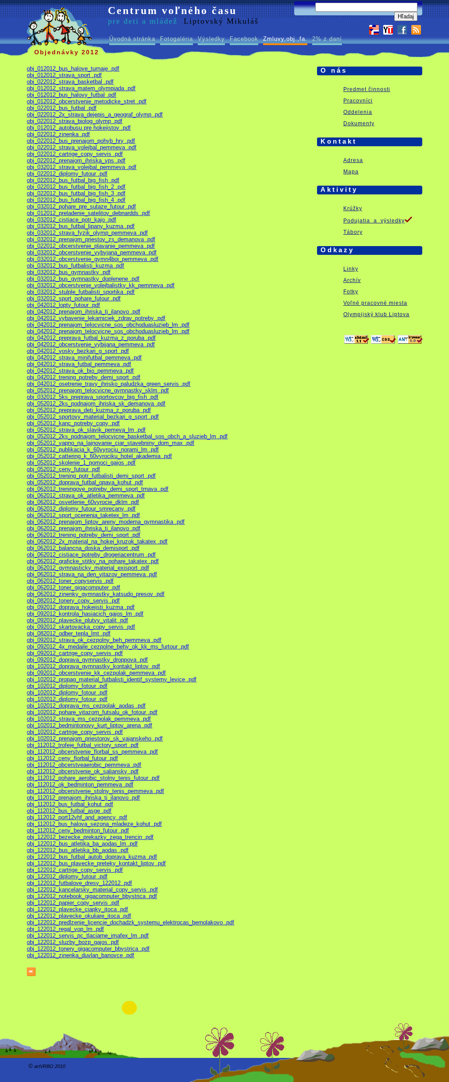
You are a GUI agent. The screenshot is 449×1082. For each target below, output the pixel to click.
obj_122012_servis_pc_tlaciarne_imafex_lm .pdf (88, 935)
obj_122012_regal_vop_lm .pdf (65, 929)
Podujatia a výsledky (374, 221)
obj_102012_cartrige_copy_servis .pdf (75, 732)
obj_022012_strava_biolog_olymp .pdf (74, 121)
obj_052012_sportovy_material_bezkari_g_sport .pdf (93, 416)
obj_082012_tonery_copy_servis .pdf (73, 600)
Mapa (351, 172)
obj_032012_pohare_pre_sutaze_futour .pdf (81, 206)
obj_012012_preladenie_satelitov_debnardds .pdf (88, 213)
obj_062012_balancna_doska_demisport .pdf (83, 548)
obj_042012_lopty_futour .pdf (63, 305)
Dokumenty (358, 123)
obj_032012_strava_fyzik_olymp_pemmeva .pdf (87, 232)
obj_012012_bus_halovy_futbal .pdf (71, 95)
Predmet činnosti (366, 89)
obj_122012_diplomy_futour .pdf (67, 876)
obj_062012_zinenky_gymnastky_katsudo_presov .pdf (95, 594)
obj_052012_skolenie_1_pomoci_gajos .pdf (81, 462)
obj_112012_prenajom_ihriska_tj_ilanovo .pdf (83, 797)
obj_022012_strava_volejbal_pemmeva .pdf (81, 147)
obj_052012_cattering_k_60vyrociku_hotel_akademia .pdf (99, 456)
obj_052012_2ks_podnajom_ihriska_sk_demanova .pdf (96, 403)
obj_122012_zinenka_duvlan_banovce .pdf (80, 955)
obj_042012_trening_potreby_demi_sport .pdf (83, 377)
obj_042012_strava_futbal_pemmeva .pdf (79, 364)
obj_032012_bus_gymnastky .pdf (68, 272)
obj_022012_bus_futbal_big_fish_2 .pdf (76, 186)
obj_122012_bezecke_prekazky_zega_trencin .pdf (90, 837)
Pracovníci (358, 101)
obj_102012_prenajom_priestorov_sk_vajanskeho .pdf (95, 738)
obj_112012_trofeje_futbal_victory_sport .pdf (83, 745)
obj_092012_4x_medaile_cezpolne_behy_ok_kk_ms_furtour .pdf (108, 646)
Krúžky (352, 208)
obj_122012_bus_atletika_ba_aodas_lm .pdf (82, 843)
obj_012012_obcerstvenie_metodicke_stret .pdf (86, 101)
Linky (350, 269)
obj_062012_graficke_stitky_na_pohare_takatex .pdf (93, 561)
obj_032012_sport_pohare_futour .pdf (74, 298)
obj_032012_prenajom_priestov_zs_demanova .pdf (91, 239)
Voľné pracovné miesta (375, 303)
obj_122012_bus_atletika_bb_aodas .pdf (77, 850)
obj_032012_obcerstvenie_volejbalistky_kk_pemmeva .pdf (101, 285)
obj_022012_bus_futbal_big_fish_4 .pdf (76, 200)
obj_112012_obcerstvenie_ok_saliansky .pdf (83, 771)
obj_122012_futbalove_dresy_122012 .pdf (79, 883)
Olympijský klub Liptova (376, 314)
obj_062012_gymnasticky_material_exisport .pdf (88, 567)
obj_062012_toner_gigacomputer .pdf (73, 587)
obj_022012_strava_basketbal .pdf (70, 81)
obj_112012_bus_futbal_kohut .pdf (70, 804)
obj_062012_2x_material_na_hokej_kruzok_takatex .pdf (97, 541)
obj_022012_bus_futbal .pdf (61, 108)
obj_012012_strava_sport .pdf (64, 75)
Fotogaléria (176, 38)
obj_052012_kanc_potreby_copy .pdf (73, 423)
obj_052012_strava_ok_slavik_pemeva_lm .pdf (86, 429)
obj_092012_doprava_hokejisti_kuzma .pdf (81, 607)
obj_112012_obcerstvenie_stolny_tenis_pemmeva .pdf (95, 791)
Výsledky (211, 38)
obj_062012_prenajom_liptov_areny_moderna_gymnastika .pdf (106, 521)
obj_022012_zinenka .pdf (58, 134)
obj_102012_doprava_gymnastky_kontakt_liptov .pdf (93, 666)
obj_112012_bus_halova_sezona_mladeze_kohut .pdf (94, 824)
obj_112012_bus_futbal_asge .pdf (69, 810)
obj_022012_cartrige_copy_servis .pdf (75, 154)
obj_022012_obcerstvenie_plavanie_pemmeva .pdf (91, 246)
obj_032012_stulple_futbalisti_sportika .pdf (81, 292)
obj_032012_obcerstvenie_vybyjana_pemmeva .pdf (92, 252)
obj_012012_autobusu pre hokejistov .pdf (79, 127)
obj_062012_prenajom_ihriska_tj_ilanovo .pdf (83, 528)
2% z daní (327, 38)
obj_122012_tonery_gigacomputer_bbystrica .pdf (88, 948)
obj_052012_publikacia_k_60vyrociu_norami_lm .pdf (93, 449)
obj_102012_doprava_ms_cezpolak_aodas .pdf (86, 705)
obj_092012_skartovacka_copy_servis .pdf (81, 627)
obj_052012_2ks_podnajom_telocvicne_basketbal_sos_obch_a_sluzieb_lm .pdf (127, 436)
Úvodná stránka (132, 38)
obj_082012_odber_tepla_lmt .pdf (68, 633)
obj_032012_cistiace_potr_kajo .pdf (71, 219)
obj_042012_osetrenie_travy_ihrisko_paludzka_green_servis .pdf (108, 384)
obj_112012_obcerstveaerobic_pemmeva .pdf (84, 764)
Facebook (244, 38)
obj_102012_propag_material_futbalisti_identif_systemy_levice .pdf (111, 679)
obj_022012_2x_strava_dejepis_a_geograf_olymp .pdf (95, 114)
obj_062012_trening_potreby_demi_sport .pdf (83, 535)
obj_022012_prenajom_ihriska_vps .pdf (76, 160)
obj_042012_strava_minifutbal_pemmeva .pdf (84, 357)
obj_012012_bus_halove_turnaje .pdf (73, 68)
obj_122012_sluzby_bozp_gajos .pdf (73, 942)
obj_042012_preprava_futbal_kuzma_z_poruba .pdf (91, 338)
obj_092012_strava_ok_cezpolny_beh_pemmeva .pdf (94, 640)
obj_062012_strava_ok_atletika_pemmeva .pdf (86, 495)
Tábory (353, 232)
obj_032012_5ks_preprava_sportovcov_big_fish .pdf (92, 397)
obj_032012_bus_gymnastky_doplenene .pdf (83, 278)
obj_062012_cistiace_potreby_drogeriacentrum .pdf (91, 554)
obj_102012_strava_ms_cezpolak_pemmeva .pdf (89, 718)
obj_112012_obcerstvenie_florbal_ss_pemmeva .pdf (92, 751)
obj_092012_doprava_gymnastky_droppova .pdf (87, 659)
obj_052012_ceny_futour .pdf (63, 469)
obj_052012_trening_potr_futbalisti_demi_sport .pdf (91, 475)
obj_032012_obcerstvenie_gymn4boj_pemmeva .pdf (92, 259)
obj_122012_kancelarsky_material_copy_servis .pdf (92, 889)
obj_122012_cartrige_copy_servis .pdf (75, 870)
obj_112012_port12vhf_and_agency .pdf (77, 817)
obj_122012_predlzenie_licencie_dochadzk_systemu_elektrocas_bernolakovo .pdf (130, 922)
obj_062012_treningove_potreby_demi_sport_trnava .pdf (97, 489)
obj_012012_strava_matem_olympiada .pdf (81, 88)
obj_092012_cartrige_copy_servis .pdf (75, 653)
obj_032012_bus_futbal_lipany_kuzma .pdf (81, 226)
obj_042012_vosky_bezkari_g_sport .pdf (78, 351)
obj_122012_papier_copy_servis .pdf (73, 902)
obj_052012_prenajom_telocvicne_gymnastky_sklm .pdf (98, 390)
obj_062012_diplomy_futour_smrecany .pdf (81, 508)
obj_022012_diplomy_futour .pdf (67, 173)
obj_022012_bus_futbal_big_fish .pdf (73, 180)
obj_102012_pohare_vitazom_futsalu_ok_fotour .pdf (92, 712)
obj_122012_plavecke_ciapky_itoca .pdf (77, 909)
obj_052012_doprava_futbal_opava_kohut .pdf (85, 482)
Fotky (350, 292)
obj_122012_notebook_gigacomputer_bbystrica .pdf (92, 896)
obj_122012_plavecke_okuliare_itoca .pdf (79, 916)
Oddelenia (357, 112)
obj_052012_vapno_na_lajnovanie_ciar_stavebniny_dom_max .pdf (110, 443)
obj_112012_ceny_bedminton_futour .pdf (78, 830)
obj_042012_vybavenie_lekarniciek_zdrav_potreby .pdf (96, 318)
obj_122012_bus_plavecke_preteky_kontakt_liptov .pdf (96, 863)
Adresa (353, 160)
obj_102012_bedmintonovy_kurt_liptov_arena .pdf (89, 725)
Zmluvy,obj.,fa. (285, 38)
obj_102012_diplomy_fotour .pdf (67, 686)
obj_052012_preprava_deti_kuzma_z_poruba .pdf (89, 410)
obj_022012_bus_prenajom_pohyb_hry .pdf (81, 140)
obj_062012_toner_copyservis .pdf (70, 581)
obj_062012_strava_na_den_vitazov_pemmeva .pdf (92, 574)
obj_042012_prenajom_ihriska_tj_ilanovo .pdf (83, 311)
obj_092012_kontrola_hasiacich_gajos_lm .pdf (85, 613)
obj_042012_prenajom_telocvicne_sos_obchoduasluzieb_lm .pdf (108, 324)
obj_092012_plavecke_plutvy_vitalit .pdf (77, 620)
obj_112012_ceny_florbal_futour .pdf (72, 758)
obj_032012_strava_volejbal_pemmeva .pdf (81, 167)
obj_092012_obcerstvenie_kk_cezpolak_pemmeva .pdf (96, 673)
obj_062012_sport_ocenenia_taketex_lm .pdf (83, 515)
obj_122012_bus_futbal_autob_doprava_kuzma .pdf (92, 856)
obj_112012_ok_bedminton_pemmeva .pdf (80, 784)
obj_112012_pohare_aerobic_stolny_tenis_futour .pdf (93, 778)
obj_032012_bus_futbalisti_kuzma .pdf (75, 265)
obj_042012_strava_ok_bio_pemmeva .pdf (80, 370)
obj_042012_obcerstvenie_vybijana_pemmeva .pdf (91, 344)
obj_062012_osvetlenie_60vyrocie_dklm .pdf (83, 502)
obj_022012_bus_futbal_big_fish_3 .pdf (76, 193)
